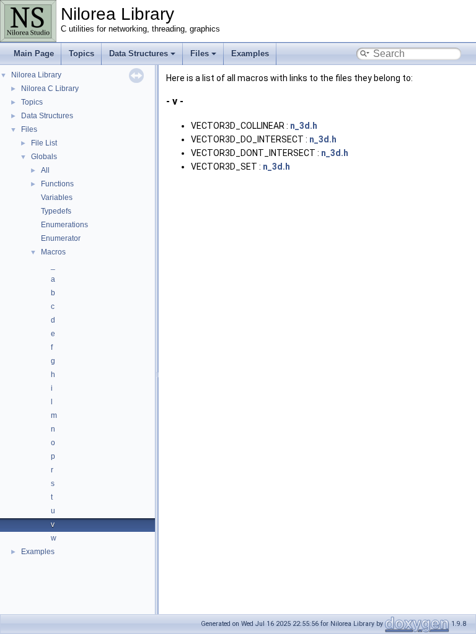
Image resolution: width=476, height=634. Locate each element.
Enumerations (64, 224)
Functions (57, 184)
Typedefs (56, 211)
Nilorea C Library (50, 88)
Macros (53, 252)
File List (44, 143)
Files (199, 53)
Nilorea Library (36, 75)
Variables (57, 197)
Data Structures (138, 53)
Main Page (34, 53)
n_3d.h (303, 126)
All (45, 170)
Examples (250, 53)
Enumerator (61, 238)
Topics (81, 53)
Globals (44, 156)
